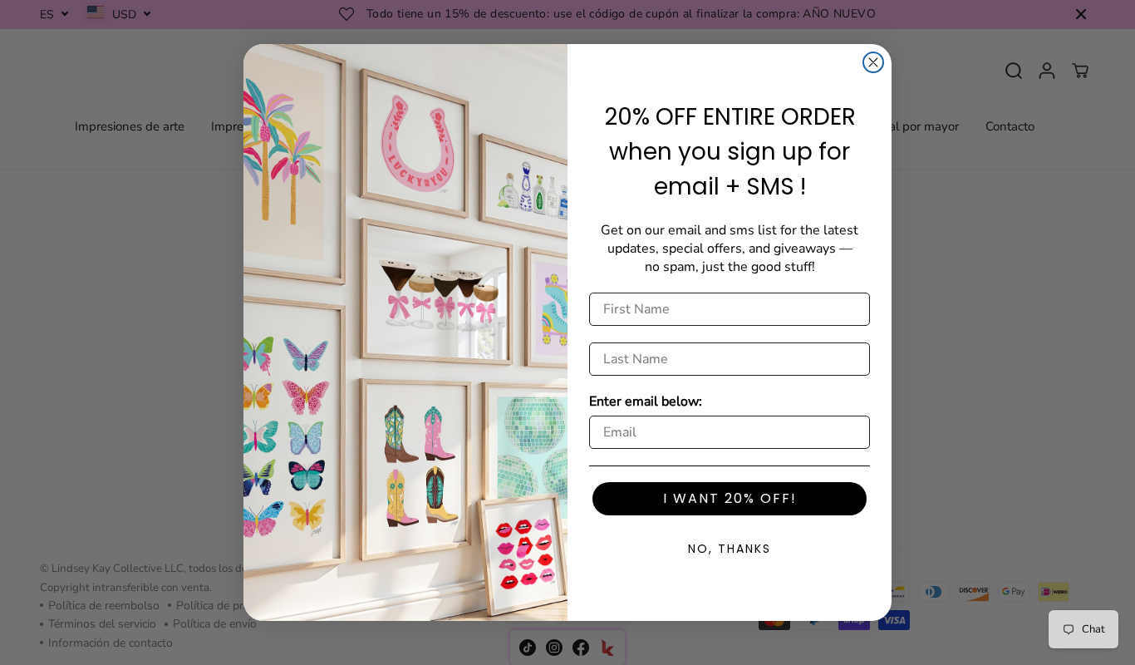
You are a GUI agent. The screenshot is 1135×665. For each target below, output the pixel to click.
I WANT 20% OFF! (730, 498)
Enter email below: (645, 401)
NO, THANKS (729, 548)
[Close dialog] (873, 62)
